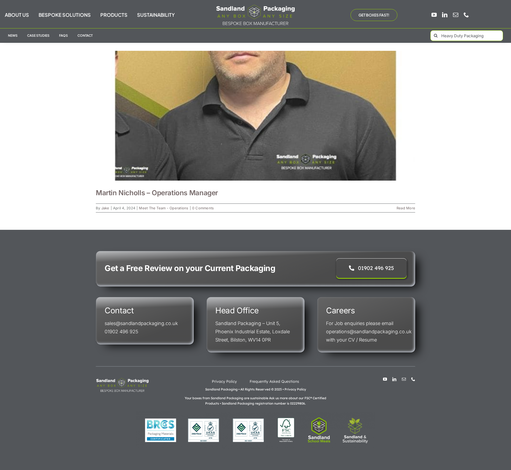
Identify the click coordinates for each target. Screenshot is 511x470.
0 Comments (203, 208)
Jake (105, 208)
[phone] (466, 15)
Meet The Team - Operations (163, 208)
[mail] (455, 15)
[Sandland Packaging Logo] (255, 5)
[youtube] (434, 15)
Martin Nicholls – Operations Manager (157, 193)
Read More (406, 208)
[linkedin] (444, 15)
